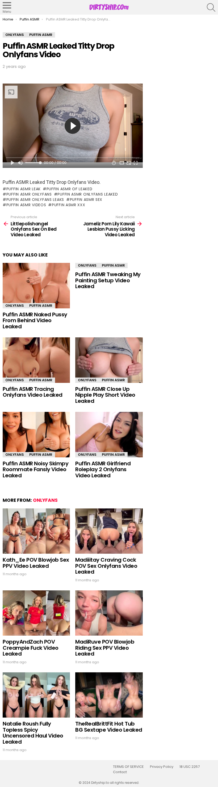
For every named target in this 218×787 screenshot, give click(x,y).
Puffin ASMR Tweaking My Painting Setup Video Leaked (108, 280)
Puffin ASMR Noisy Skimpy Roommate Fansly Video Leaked (35, 469)
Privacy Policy (161, 767)
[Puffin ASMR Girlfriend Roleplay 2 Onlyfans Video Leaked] (108, 434)
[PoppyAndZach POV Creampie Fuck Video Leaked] (36, 613)
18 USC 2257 (189, 767)
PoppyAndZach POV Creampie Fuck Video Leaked (30, 647)
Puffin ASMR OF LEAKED (69, 189)
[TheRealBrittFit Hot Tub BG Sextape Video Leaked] (108, 695)
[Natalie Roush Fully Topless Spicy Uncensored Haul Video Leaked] (36, 695)
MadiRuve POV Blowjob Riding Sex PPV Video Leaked (104, 647)
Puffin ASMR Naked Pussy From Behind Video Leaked (35, 320)
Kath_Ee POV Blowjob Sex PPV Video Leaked (36, 563)
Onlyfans (14, 305)
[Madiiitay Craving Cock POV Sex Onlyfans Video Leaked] (108, 531)
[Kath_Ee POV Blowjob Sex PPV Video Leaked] (36, 531)
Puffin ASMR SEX (86, 199)
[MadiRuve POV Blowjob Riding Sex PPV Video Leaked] (108, 613)
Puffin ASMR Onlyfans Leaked (87, 194)
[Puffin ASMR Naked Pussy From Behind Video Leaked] (36, 285)
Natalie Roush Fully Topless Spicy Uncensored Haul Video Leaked (33, 732)
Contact (120, 772)
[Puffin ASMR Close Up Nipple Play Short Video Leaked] (108, 360)
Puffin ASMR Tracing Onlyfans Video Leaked (32, 392)
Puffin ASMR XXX (68, 205)
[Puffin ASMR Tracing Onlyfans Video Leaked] (36, 360)
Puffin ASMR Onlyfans (29, 194)
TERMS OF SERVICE (128, 767)
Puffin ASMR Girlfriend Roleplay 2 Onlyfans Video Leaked (103, 469)
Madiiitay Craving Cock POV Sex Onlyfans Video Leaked (106, 565)
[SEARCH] (211, 7)
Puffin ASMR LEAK (23, 189)
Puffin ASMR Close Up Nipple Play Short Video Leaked (105, 395)
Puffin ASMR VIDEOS (26, 205)
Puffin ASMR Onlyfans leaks (35, 199)
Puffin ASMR (40, 305)
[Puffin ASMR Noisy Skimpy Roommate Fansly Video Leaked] (36, 434)
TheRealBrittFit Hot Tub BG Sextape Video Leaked (108, 727)
